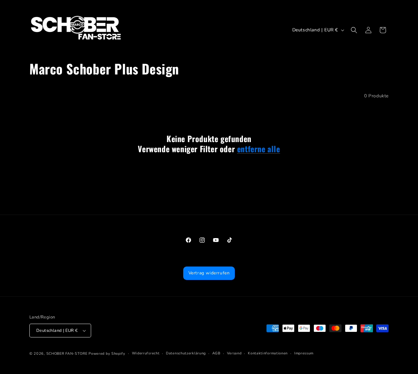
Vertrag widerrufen (209, 273)
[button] (354, 30)
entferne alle (258, 149)
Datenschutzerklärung (186, 353)
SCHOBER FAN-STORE (67, 353)
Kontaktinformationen (268, 353)
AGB (216, 353)
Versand (234, 353)
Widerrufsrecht (146, 353)
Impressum (304, 353)
